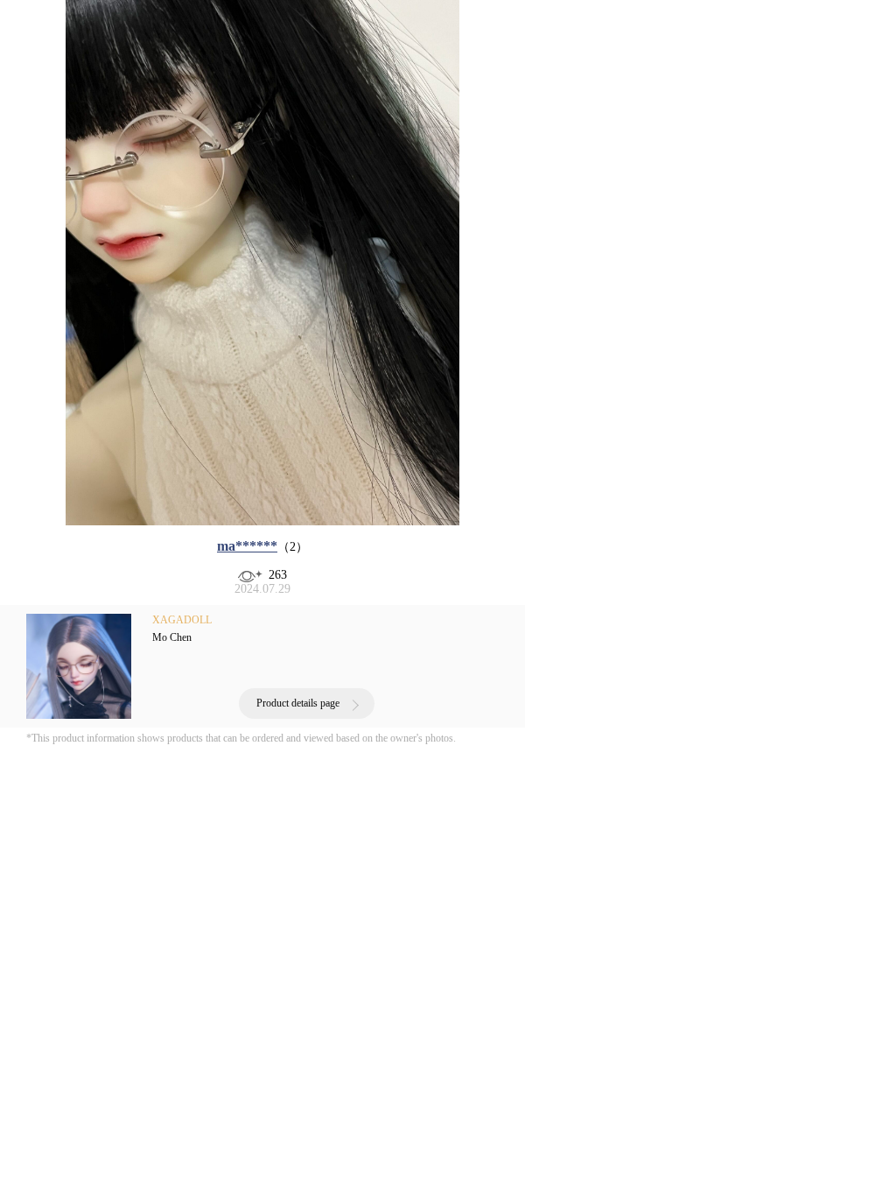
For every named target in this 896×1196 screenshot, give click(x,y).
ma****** (247, 545)
